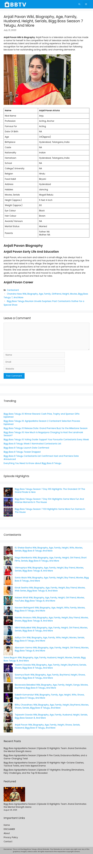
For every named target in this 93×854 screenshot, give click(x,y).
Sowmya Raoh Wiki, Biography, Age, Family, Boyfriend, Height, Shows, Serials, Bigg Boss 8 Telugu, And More (50, 676)
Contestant (13, 290)
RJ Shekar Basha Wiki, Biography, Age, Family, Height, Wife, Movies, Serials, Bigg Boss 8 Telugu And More (49, 549)
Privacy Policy (11, 837)
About (7, 833)
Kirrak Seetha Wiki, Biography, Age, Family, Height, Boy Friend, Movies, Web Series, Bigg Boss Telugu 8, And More (50, 589)
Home (7, 825)
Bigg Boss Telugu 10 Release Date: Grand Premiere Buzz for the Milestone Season (46, 428)
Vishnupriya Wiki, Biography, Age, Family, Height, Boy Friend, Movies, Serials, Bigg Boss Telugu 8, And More (49, 569)
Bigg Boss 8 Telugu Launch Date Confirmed (26, 447)
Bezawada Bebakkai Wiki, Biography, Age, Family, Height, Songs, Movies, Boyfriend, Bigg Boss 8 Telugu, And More (51, 686)
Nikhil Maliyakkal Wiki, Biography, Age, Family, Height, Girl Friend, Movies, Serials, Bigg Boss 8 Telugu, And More (51, 629)
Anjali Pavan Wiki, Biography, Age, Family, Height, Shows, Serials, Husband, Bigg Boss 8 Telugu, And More (47, 726)
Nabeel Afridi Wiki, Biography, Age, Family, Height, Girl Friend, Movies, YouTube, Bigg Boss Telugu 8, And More (50, 599)
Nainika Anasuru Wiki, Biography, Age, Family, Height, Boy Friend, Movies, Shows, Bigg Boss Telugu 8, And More (51, 619)
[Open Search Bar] (79, 4)
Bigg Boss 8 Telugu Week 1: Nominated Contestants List (32, 443)
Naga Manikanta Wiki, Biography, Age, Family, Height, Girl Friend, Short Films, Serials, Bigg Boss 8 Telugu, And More (51, 559)
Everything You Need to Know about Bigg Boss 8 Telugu (32, 463)
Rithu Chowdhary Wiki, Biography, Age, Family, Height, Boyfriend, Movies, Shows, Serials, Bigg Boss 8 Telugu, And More (52, 706)
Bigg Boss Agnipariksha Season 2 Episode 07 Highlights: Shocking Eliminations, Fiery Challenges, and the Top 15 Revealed (44, 771)
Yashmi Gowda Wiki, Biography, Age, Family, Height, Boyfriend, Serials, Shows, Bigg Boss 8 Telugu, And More (50, 666)
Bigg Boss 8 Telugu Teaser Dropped (22, 451)
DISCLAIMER (9, 829)
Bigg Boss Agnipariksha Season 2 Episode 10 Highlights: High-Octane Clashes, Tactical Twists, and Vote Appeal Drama (44, 764)
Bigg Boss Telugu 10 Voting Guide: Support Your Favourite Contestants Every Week (46, 439)
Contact (8, 841)
